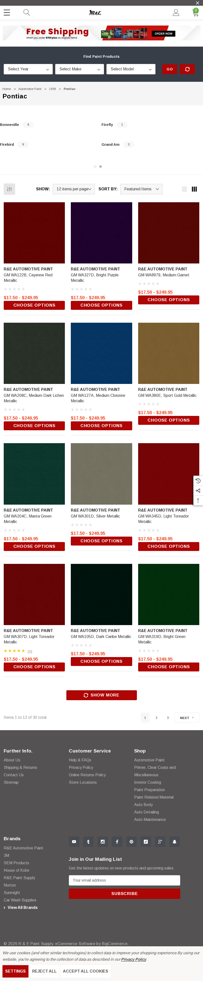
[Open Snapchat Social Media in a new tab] (174, 842)
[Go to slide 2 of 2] (100, 166)
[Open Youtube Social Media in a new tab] (74, 842)
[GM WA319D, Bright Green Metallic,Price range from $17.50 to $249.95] (168, 594)
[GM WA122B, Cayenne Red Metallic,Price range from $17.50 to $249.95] (34, 232)
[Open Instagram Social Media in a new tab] (103, 842)
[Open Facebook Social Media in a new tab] (117, 842)
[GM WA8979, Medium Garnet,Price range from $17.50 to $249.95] (168, 232)
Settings (15, 971)
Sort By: (108, 189)
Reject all (44, 971)
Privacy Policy (133, 959)
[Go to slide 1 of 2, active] (95, 166)
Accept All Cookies (85, 971)
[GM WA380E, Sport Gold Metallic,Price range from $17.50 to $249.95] (168, 353)
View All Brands (22, 907)
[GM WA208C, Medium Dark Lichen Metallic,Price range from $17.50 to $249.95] (34, 353)
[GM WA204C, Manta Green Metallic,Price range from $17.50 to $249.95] (34, 473)
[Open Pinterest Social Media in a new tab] (131, 842)
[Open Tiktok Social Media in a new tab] (146, 842)
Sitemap (11, 782)
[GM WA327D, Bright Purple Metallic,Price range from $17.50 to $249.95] (101, 232)
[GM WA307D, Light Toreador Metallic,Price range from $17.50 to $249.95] (34, 594)
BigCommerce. (115, 944)
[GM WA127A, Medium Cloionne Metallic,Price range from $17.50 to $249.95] (101, 353)
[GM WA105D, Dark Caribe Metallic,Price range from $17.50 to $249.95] (101, 594)
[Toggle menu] (7, 11)
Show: (43, 189)
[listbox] (141, 189)
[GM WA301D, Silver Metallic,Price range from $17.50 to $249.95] (101, 473)
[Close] (197, 3)
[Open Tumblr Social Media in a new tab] (88, 842)
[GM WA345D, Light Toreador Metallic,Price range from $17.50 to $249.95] (168, 473)
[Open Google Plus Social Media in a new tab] (160, 842)
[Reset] (187, 69)
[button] (102, 33)
